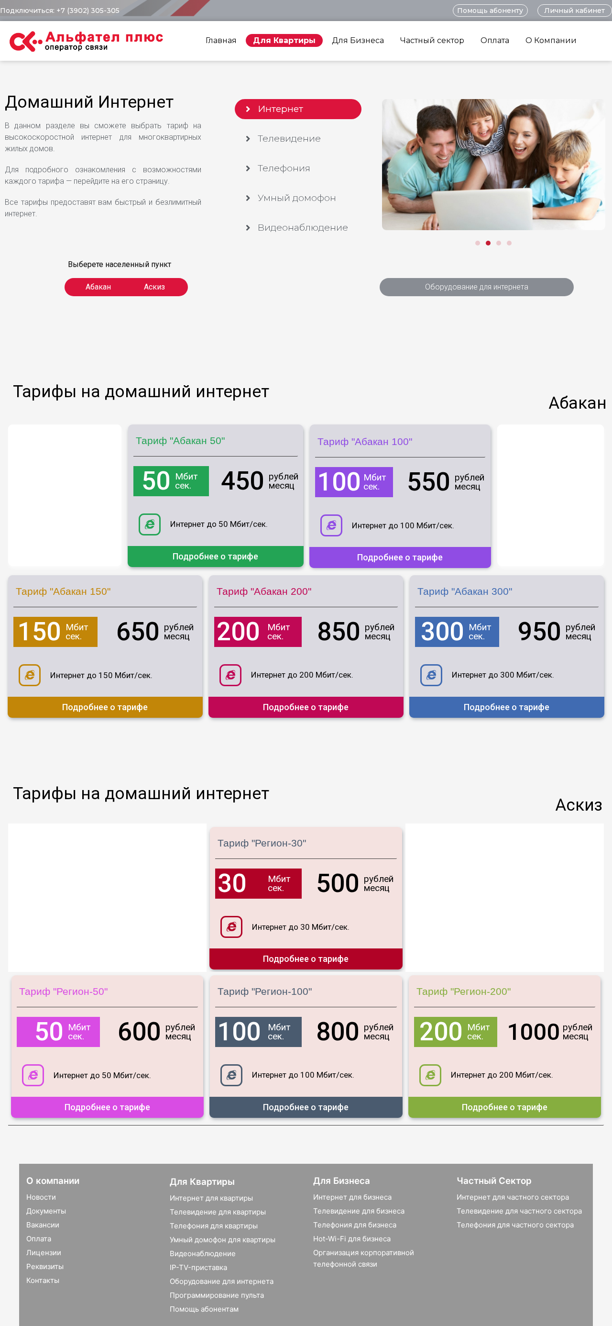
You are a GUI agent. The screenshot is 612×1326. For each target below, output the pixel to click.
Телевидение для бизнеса (358, 1210)
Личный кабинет (574, 10)
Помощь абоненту (490, 10)
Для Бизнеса (358, 40)
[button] (298, 109)
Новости (41, 1197)
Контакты (42, 1280)
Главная (221, 40)
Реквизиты (45, 1266)
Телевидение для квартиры (218, 1211)
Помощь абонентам (204, 1309)
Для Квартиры (284, 40)
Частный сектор (432, 40)
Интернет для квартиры (211, 1198)
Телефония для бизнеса (354, 1224)
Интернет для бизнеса (352, 1197)
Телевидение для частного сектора (519, 1210)
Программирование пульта (217, 1295)
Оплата (495, 40)
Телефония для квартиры (214, 1225)
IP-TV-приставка (198, 1267)
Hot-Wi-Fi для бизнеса (352, 1238)
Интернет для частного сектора (513, 1197)
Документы (46, 1210)
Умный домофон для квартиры (222, 1239)
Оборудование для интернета (221, 1281)
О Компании (551, 40)
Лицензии (43, 1252)
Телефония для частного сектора (515, 1224)
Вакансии (42, 1224)
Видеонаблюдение (203, 1253)
